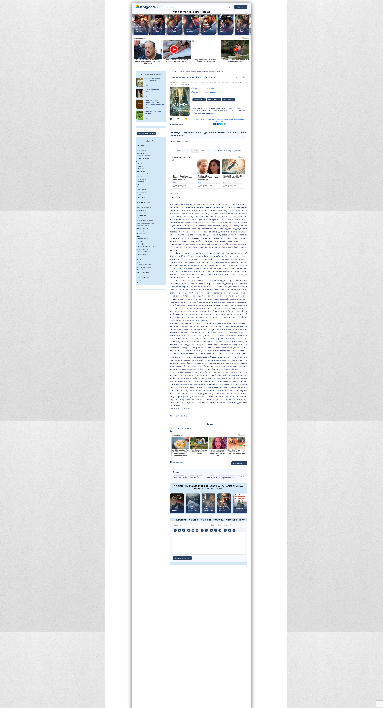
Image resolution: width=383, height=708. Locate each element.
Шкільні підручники (142, 158)
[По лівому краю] (188, 530)
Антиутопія (140, 257)
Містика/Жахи (141, 270)
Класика (139, 176)
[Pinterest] (216, 124)
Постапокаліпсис (142, 275)
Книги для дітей (141, 192)
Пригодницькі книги (143, 155)
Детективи (140, 181)
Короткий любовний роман (145, 223)
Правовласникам (177, 462)
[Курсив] (179, 530)
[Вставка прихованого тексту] (233, 530)
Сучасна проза (141, 150)
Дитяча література (142, 277)
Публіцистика (141, 179)
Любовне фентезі (142, 215)
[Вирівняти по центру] (193, 530)
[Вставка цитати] (225, 530)
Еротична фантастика (143, 267)
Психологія (140, 168)
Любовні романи (142, 148)
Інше (138, 200)
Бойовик (139, 259)
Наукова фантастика (143, 251)
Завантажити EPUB (214, 99)
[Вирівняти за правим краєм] (197, 530)
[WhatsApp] (222, 124)
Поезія (138, 194)
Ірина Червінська (178, 77)
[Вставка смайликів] (211, 530)
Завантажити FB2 (228, 99)
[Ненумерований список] (202, 530)
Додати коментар (182, 558)
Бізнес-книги (140, 171)
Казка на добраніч (142, 272)
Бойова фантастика (143, 218)
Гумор (138, 184)
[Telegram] (225, 124)
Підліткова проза (142, 254)
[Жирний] (175, 530)
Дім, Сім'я (139, 161)
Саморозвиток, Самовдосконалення (148, 174)
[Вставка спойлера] (229, 530)
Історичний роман (142, 249)
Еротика (139, 205)
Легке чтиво (140, 145)
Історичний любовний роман (146, 246)
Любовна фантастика (143, 231)
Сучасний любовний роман (145, 220)
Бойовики (139, 166)
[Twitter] (219, 124)
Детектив (139, 241)
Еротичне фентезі (142, 225)
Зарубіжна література (143, 202)
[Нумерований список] (206, 530)
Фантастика (140, 187)
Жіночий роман (141, 210)
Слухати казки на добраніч (146, 133)
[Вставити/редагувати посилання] (215, 530)
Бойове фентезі (141, 244)
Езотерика (140, 153)
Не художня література (144, 264)
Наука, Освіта (141, 189)
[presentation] (243, 36)
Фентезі (139, 163)
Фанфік (138, 283)
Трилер (138, 262)
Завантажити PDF (199, 99)
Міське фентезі (141, 233)
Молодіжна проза (142, 228)
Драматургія (140, 197)
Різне (138, 236)
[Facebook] (214, 124)
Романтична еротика (143, 207)
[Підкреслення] (183, 530)
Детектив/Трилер (142, 238)
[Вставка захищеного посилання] (219, 530)
